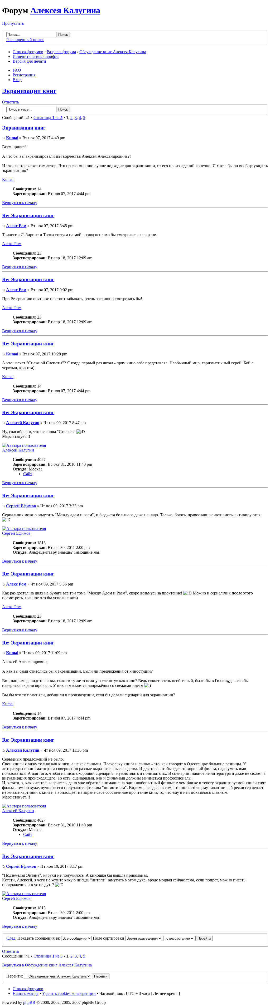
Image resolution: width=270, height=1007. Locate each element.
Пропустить (13, 23)
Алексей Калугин (22, 422)
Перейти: (14, 976)
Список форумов (28, 51)
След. (11, 938)
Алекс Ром (16, 226)
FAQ (17, 70)
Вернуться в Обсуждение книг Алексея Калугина (47, 965)
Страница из (47, 117)
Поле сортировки (109, 938)
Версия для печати (29, 61)
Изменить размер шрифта (36, 56)
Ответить (10, 102)
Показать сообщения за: (39, 938)
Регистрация (24, 75)
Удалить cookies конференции (69, 993)
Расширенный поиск (25, 39)
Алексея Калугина (65, 10)
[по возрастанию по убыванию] (188, 938)
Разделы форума (61, 51)
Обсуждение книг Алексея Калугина (112, 51)
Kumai (12, 138)
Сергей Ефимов (21, 506)
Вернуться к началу (19, 202)
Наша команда (25, 993)
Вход (17, 79)
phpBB (29, 1002)
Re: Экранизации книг (28, 215)
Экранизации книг (29, 90)
